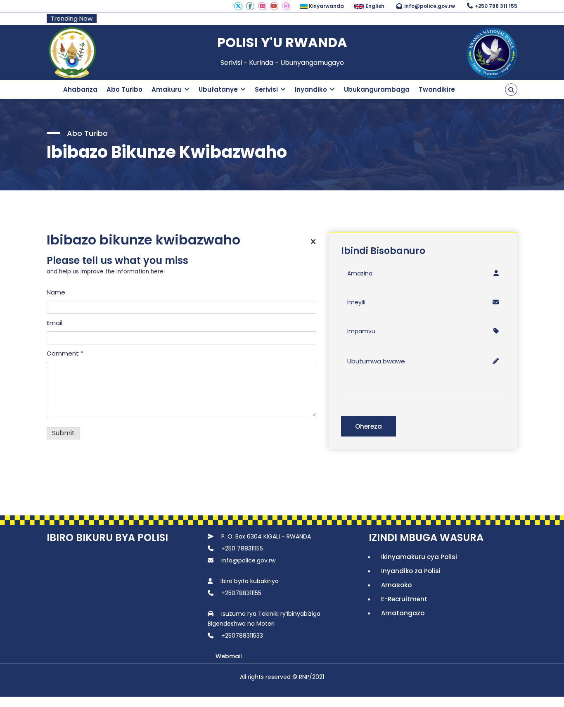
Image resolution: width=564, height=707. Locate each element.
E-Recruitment (404, 599)
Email (54, 322)
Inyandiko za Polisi (411, 571)
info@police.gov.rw (429, 5)
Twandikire (437, 89)
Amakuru (167, 89)
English (374, 5)
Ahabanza (80, 89)
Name (56, 292)
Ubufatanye (218, 89)
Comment (65, 353)
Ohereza (368, 426)
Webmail (229, 656)
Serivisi (266, 89)
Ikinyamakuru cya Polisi (419, 557)
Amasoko (396, 585)
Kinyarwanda (326, 5)
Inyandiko (311, 89)
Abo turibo (124, 89)
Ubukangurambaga (377, 89)
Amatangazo (402, 613)
